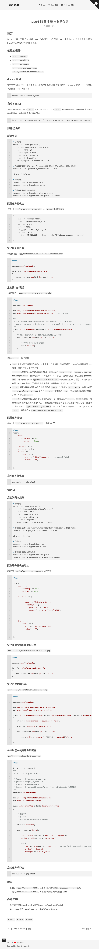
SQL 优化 (86, 929)
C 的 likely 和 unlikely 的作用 (20, 929)
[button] (4, 940)
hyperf (11, 920)
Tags (54, 5)
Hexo (19, 946)
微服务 (29, 920)
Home (43, 5)
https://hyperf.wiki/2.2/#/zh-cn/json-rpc (41, 909)
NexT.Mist (26, 946)
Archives (69, 5)
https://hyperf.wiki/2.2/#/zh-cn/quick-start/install (41, 905)
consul (20, 920)
